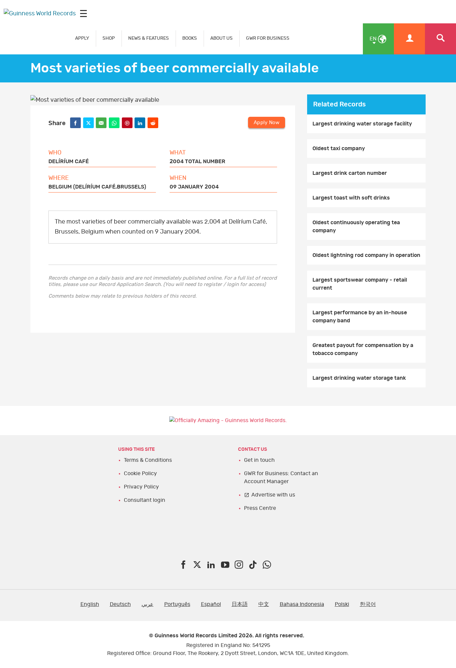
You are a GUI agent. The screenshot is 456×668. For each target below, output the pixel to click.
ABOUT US (221, 38)
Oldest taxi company (338, 148)
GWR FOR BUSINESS (267, 38)
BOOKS (189, 38)
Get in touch (259, 460)
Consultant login (144, 500)
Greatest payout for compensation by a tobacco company (362, 349)
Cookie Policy (140, 473)
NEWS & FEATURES (148, 38)
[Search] (440, 38)
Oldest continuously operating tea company (356, 226)
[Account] (409, 38)
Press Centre (260, 508)
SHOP (108, 38)
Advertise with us (273, 494)
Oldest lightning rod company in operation (366, 255)
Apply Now (266, 122)
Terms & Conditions (148, 460)
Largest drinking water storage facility (362, 123)
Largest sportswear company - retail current (359, 284)
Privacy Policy (141, 486)
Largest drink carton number (349, 173)
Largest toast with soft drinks (351, 198)
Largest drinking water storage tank (359, 378)
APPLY (82, 38)
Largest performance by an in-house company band (359, 316)
